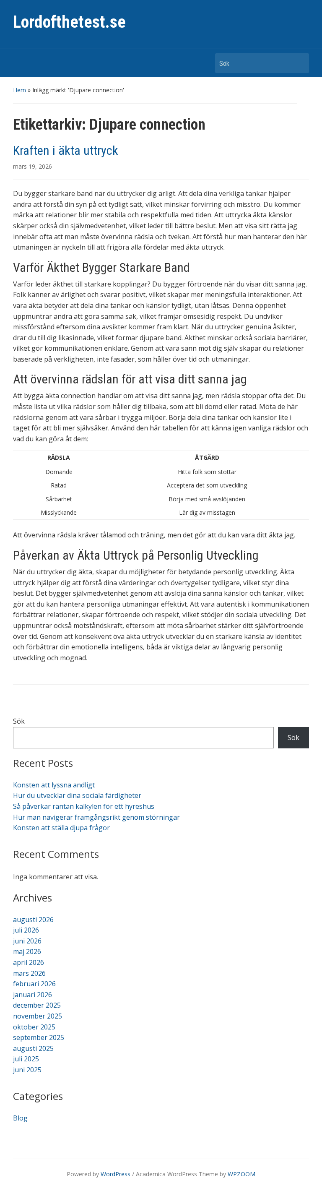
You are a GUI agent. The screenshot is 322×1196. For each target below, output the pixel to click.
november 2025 (37, 1016)
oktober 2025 (34, 1027)
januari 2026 (32, 994)
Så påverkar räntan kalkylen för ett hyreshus (83, 806)
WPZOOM (241, 1174)
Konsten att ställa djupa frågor (61, 827)
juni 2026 (27, 941)
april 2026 (28, 962)
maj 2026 (27, 951)
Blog (20, 1118)
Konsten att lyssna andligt (54, 785)
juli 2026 (26, 930)
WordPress (115, 1174)
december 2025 (37, 1005)
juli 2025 (26, 1058)
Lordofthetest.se (69, 22)
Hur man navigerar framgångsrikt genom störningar (96, 817)
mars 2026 (29, 973)
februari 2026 (34, 983)
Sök (298, 63)
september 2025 (38, 1037)
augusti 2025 (33, 1048)
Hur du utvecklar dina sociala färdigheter (77, 795)
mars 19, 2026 (32, 166)
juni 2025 (27, 1069)
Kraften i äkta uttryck (65, 150)
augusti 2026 (33, 919)
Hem (19, 90)
